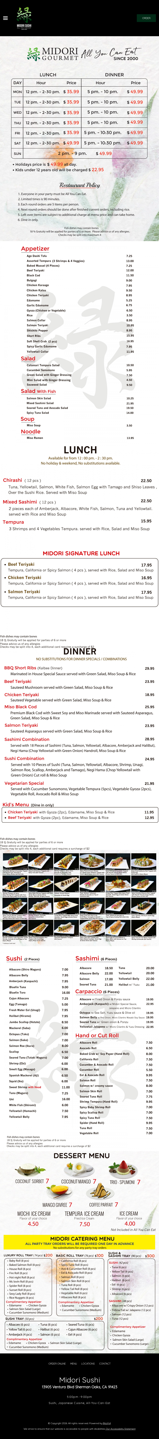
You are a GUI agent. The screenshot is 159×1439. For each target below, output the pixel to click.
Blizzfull (107, 1423)
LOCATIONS (88, 1363)
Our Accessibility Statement (120, 1428)
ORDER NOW (146, 19)
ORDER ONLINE (57, 1363)
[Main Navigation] (5, 18)
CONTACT (105, 1363)
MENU (73, 1363)
